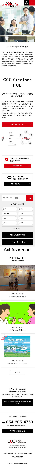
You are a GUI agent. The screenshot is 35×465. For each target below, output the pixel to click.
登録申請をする (17, 165)
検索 (29, 198)
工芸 (22, 218)
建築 (5, 218)
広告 (22, 208)
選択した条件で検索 (17, 235)
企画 (5, 208)
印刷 (22, 213)
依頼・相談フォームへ (17, 124)
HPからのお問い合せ (18, 431)
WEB (22, 222)
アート (5, 222)
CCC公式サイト (25, 453)
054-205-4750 (19, 422)
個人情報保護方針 (10, 453)
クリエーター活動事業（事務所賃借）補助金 (18, 402)
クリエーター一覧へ (17, 242)
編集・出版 (6, 213)
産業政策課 (17, 457)
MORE (17, 372)
